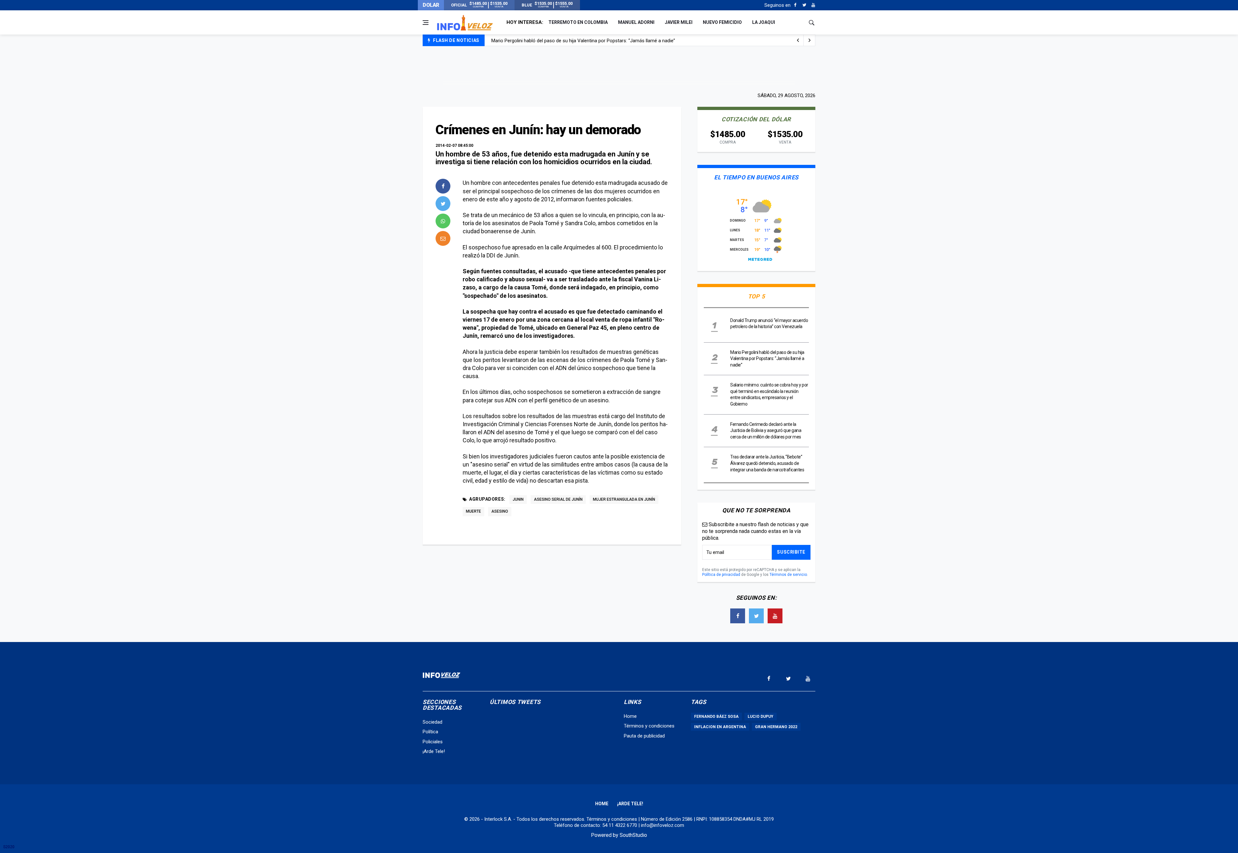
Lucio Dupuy (760, 716)
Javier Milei (679, 22)
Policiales (433, 742)
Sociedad (432, 722)
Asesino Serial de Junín (558, 499)
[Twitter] (804, 5)
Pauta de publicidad (644, 736)
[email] (443, 238)
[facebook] (443, 186)
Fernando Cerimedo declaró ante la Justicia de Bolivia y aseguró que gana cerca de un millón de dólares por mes (765, 430)
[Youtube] (813, 5)
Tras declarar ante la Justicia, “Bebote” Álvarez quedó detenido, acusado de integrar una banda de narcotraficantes (767, 463)
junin (518, 499)
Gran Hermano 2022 (776, 727)
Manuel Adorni (636, 22)
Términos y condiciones (649, 726)
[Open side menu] (425, 22)
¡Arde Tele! (434, 751)
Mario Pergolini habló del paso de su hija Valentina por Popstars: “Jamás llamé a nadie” (767, 358)
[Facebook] (795, 5)
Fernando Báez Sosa (716, 716)
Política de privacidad (721, 574)
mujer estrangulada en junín (624, 499)
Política (430, 732)
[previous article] (809, 40)
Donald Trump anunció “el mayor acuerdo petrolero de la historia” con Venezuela (576, 45)
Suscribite (791, 552)
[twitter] (443, 203)
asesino (499, 511)
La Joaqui (763, 22)
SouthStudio (633, 835)
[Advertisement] (619, 68)
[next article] (798, 40)
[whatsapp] (443, 221)
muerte (473, 511)
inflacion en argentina (720, 727)
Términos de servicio (788, 574)
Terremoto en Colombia (578, 22)
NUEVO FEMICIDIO (722, 22)
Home (630, 716)
